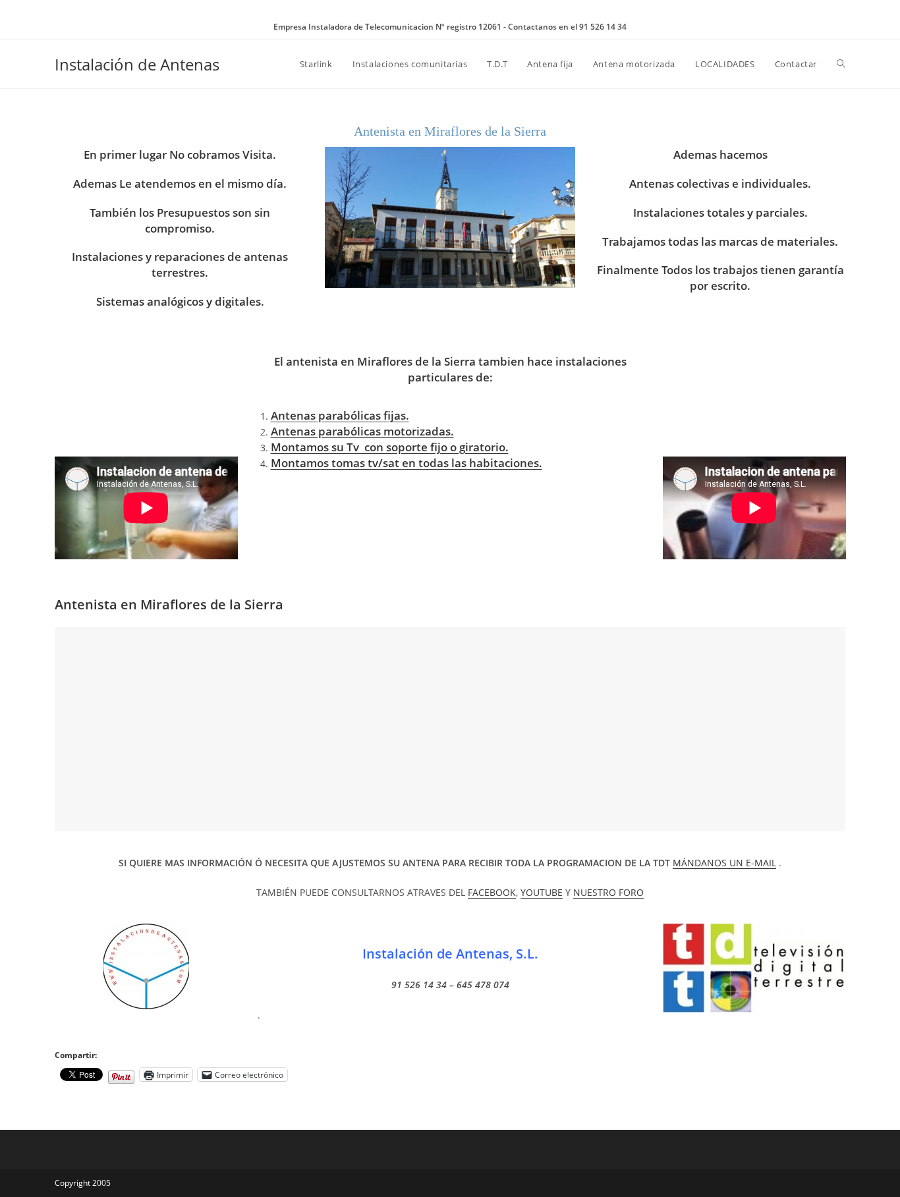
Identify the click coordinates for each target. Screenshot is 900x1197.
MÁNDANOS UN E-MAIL (724, 862)
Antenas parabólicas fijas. (340, 415)
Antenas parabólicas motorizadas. (362, 431)
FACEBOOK (492, 892)
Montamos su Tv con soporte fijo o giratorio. (390, 447)
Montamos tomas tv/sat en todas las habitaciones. (406, 462)
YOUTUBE (541, 892)
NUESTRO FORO (608, 892)
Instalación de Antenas (137, 64)
